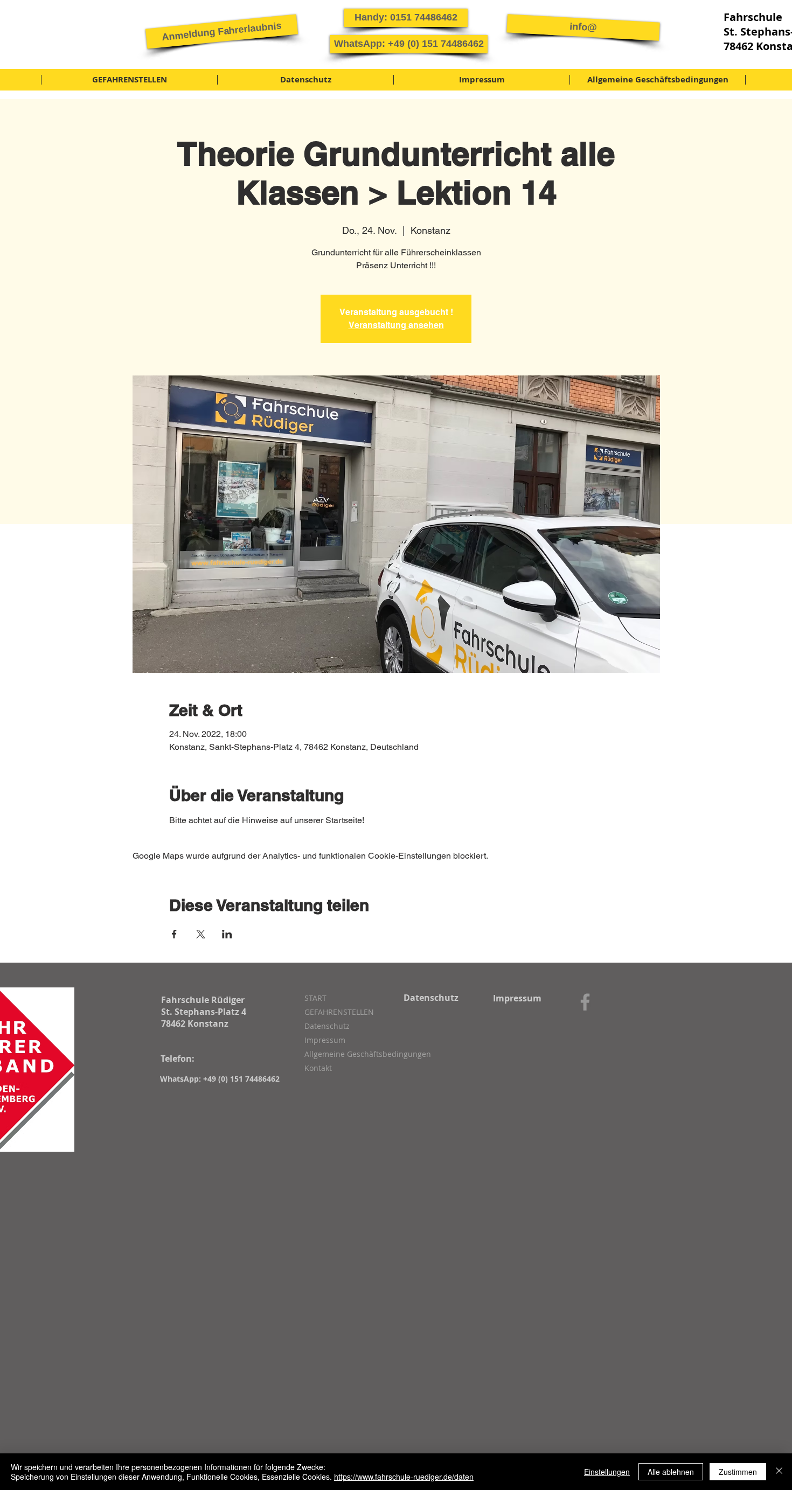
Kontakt (318, 1068)
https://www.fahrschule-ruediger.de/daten (404, 1476)
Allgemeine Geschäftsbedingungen (361, 1054)
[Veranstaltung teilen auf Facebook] (174, 934)
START (315, 998)
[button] (221, 31)
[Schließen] (779, 1471)
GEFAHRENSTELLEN (339, 1012)
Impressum (324, 1040)
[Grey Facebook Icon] (585, 1002)
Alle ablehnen (671, 1471)
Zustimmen (738, 1471)
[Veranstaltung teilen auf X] (201, 934)
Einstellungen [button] (607, 1471)
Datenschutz (327, 1026)
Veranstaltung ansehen (396, 325)
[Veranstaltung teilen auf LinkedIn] (227, 934)
